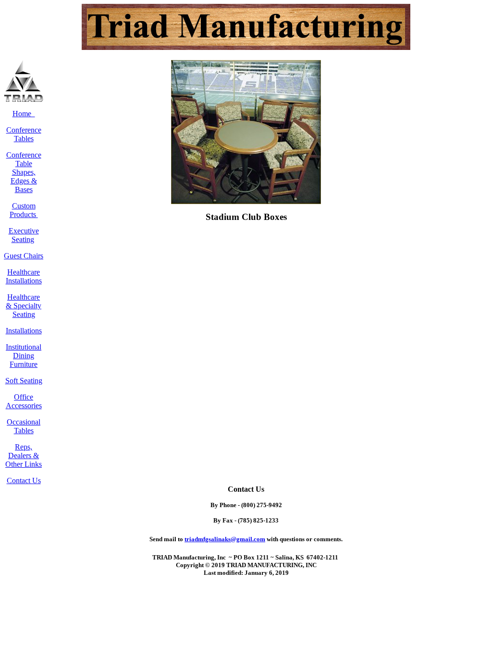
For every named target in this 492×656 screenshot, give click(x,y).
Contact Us (24, 480)
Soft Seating (23, 381)
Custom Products (24, 210)
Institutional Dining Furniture (23, 355)
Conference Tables (23, 134)
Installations (24, 331)
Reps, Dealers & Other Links (23, 455)
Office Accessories (24, 401)
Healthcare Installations (24, 276)
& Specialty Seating (23, 310)
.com (224, 539)
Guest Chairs (23, 256)
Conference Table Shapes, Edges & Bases (23, 172)
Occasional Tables (23, 426)
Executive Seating (24, 235)
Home (23, 113)
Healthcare (23, 297)
